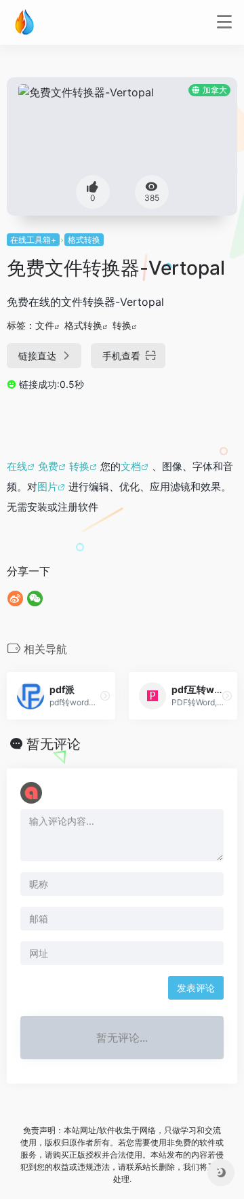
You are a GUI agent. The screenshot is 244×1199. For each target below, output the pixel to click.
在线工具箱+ (33, 240)
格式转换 (84, 240)
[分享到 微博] (15, 598)
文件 (44, 325)
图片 (47, 486)
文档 (131, 466)
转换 (122, 325)
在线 (17, 466)
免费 (48, 466)
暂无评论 (53, 744)
